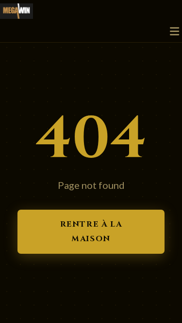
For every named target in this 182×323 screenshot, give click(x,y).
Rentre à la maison (91, 231)
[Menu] (174, 31)
